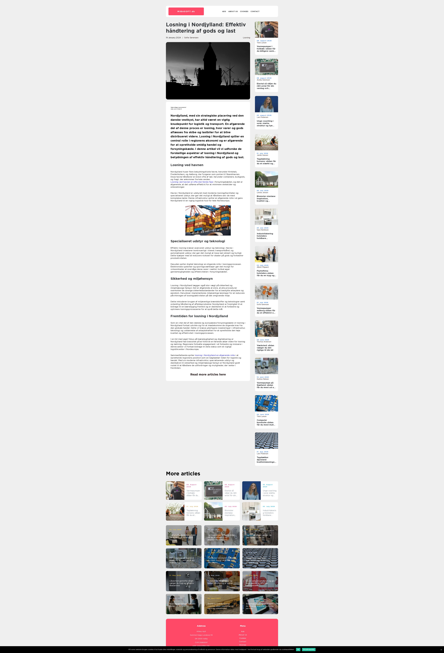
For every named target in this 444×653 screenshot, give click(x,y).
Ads (224, 11)
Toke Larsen (262, 42)
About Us (233, 11)
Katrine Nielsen (263, 379)
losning (246, 38)
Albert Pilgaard (263, 267)
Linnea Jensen (262, 192)
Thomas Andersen (264, 342)
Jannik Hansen (262, 155)
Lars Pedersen (262, 117)
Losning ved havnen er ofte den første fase (192, 182)
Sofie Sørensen (191, 38)
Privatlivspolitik (308, 649)
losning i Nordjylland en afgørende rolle (215, 355)
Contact (255, 11)
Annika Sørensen (263, 80)
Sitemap (242, 645)
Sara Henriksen (263, 230)
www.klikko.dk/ (203, 646)
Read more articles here (208, 374)
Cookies (244, 11)
